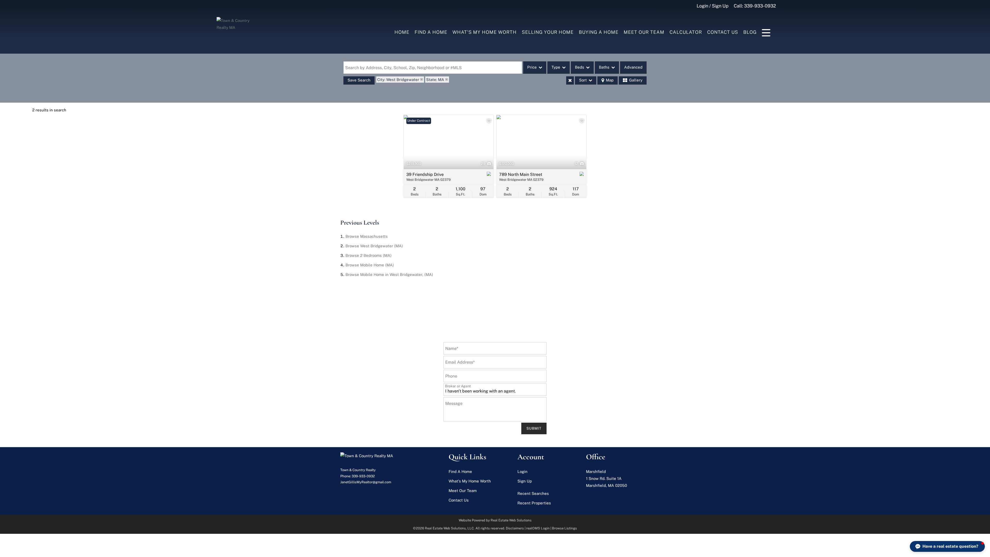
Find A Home (431, 32)
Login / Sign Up (713, 6)
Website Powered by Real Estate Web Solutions (495, 520)
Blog (750, 32)
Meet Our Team (644, 32)
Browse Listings (564, 528)
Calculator (686, 32)
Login (522, 471)
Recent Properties (534, 503)
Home (401, 32)
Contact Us (722, 32)
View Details (449, 142)
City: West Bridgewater (398, 79)
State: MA (435, 79)
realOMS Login (538, 528)
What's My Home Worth (484, 32)
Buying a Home (598, 32)
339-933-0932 (760, 6)
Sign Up (524, 481)
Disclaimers (515, 528)
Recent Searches (533, 493)
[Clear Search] (570, 80)
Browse (366, 236)
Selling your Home (548, 32)
